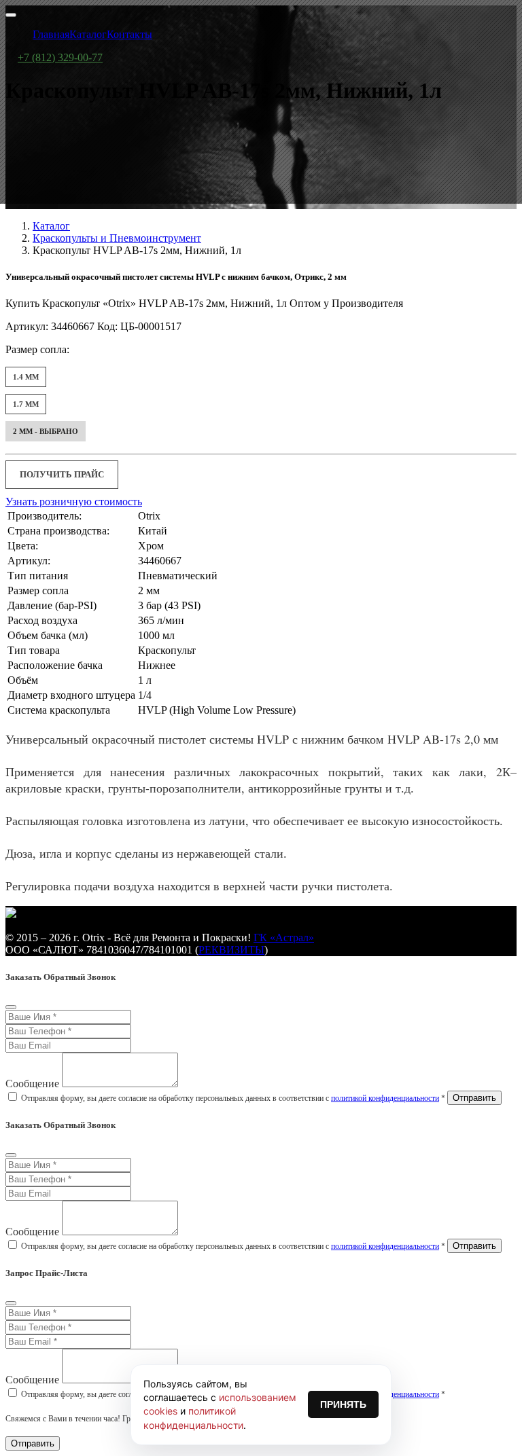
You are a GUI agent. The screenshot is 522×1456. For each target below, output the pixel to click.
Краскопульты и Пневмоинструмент (117, 238)
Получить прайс (62, 474)
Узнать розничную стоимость (73, 501)
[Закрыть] (10, 1007)
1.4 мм (26, 377)
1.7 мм (26, 404)
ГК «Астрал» (284, 937)
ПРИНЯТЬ (343, 1404)
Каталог (51, 226)
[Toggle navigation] (10, 15)
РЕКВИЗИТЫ (231, 950)
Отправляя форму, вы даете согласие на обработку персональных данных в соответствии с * (233, 1098)
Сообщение (32, 1083)
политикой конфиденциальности (385, 1098)
